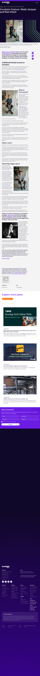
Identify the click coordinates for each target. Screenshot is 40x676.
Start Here (4, 585)
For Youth (3, 596)
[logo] (5, 3)
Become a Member (33, 588)
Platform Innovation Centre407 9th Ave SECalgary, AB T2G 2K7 (7, 573)
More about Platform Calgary (5, 46)
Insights (1, 6)
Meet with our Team (33, 596)
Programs (13, 585)
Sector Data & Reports (24, 601)
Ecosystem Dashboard (24, 602)
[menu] (37, 3)
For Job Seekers (5, 594)
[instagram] (11, 582)
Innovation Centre (33, 602)
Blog (4, 6)
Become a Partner (33, 590)
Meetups (31, 595)
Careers (31, 605)
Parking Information (5, 577)
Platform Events (23, 586)
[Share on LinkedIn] (33, 56)
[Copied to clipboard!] (33, 59)
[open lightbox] (5, 279)
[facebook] (6, 582)
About (31, 598)
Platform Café (4, 579)
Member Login (32, 609)
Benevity (19, 69)
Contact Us (4, 570)
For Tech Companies (5, 588)
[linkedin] (3, 582)
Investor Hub (32, 600)
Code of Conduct (3, 626)
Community (32, 585)
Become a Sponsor (33, 591)
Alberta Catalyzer (14, 586)
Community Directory (33, 586)
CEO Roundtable (14, 595)
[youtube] (8, 582)
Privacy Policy (14, 421)
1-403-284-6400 (5, 575)
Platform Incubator (14, 588)
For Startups (4, 586)
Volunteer (31, 593)
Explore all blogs (6, 298)
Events (22, 585)
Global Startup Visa (14, 597)
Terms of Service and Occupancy (11, 626)
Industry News (23, 599)
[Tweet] (33, 53)
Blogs (21, 597)
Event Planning (33, 603)
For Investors (4, 590)
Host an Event (23, 591)
